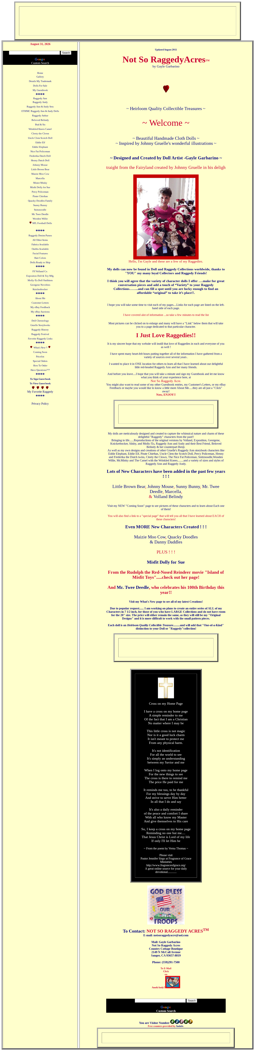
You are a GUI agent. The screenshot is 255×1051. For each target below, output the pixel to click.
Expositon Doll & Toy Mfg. (40, 275)
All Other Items (40, 240)
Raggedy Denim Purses (40, 235)
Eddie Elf (40, 142)
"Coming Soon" (135, 505)
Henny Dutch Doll (40, 160)
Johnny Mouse (40, 164)
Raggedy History (40, 329)
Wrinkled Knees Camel (40, 129)
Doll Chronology (40, 320)
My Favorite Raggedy (40, 391)
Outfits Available (40, 249)
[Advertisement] (91, 18)
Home (40, 73)
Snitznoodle (40, 209)
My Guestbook (40, 90)
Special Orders (40, 361)
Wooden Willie (40, 218)
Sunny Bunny (40, 205)
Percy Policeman (40, 191)
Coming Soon (40, 352)
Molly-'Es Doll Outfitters (40, 280)
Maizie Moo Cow (40, 173)
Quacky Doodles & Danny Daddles (174, 539)
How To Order (40, 365)
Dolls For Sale (40, 85)
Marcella (40, 178)
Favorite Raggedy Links (40, 338)
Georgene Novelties (40, 284)
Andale (179, 1026)
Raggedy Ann (40, 98)
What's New (148, 601)
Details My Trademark (40, 81)
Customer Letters (40, 302)
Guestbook (197, 373)
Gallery (40, 76)
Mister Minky (40, 182)
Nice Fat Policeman (40, 151)
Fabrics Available (40, 244)
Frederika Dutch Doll (40, 155)
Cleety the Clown (40, 133)
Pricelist (40, 356)
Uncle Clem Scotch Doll (40, 138)
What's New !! (40, 347)
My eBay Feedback (40, 307)
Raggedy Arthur (40, 115)
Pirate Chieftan (40, 196)
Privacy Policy (40, 403)
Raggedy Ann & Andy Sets (40, 106)
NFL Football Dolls (42, 223)
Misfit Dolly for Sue (40, 187)
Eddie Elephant (40, 147)
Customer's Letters (199, 384)
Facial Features (40, 253)
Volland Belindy (168, 496)
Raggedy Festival (40, 334)
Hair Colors (40, 257)
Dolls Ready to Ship (40, 262)
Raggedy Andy (40, 102)
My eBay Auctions (40, 311)
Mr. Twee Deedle (40, 214)
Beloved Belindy (40, 120)
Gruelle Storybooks (40, 325)
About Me (40, 298)
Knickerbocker (40, 289)
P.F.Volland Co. (40, 271)
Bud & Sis (40, 124)
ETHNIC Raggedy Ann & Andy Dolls (40, 111)
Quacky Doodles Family (40, 200)
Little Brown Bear (40, 169)
